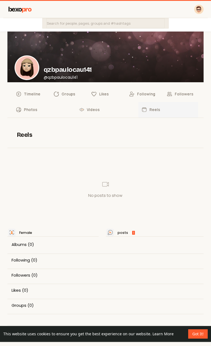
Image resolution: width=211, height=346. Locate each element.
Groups (19, 305)
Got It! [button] (198, 333)
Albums (19, 244)
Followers (21, 275)
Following (21, 260)
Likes (16, 290)
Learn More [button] (163, 333)
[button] (105, 23)
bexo (20, 9)
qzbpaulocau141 (68, 69)
